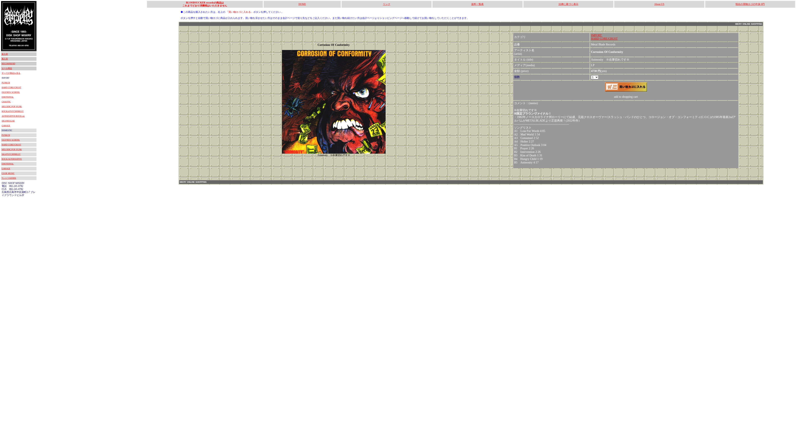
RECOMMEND (8, 63)
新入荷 (5, 54)
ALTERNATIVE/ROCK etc (13, 116)
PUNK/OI (6, 83)
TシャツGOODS (9, 178)
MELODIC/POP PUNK (12, 106)
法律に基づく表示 (568, 4)
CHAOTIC (6, 102)
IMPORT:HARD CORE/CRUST (604, 37)
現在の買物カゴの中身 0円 (750, 4)
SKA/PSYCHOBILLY (11, 154)
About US (659, 4)
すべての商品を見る (11, 73)
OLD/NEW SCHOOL (11, 92)
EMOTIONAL (8, 97)
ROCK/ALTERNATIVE (12, 159)
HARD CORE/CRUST (11, 87)
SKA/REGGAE (8, 121)
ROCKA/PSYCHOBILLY (13, 111)
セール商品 (7, 68)
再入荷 (5, 59)
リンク (386, 4)
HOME (302, 4)
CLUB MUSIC (8, 173)
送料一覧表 (477, 4)
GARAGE (6, 125)
